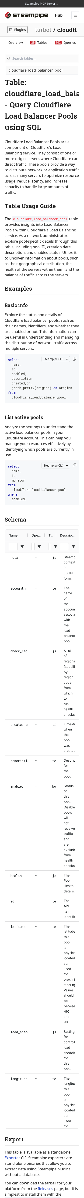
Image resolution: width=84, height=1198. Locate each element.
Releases (45, 1188)
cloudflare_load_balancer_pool (36, 70)
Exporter (12, 1157)
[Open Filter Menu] (22, 546)
